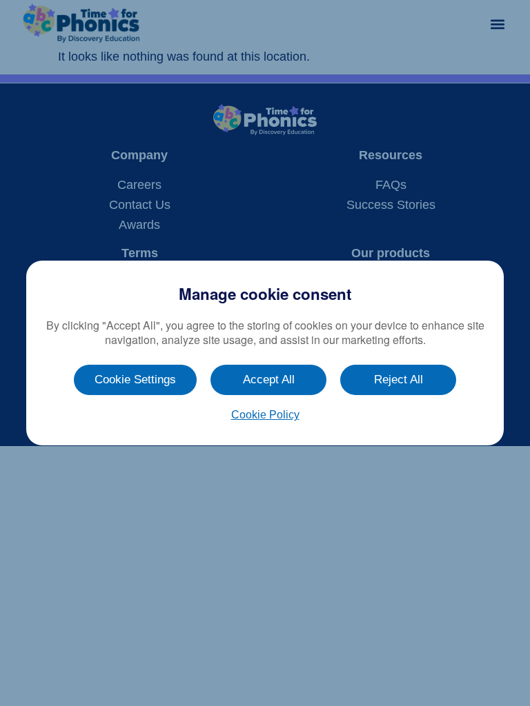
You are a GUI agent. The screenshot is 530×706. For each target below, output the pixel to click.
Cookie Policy (265, 415)
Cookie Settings (135, 379)
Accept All (269, 379)
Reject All (398, 379)
